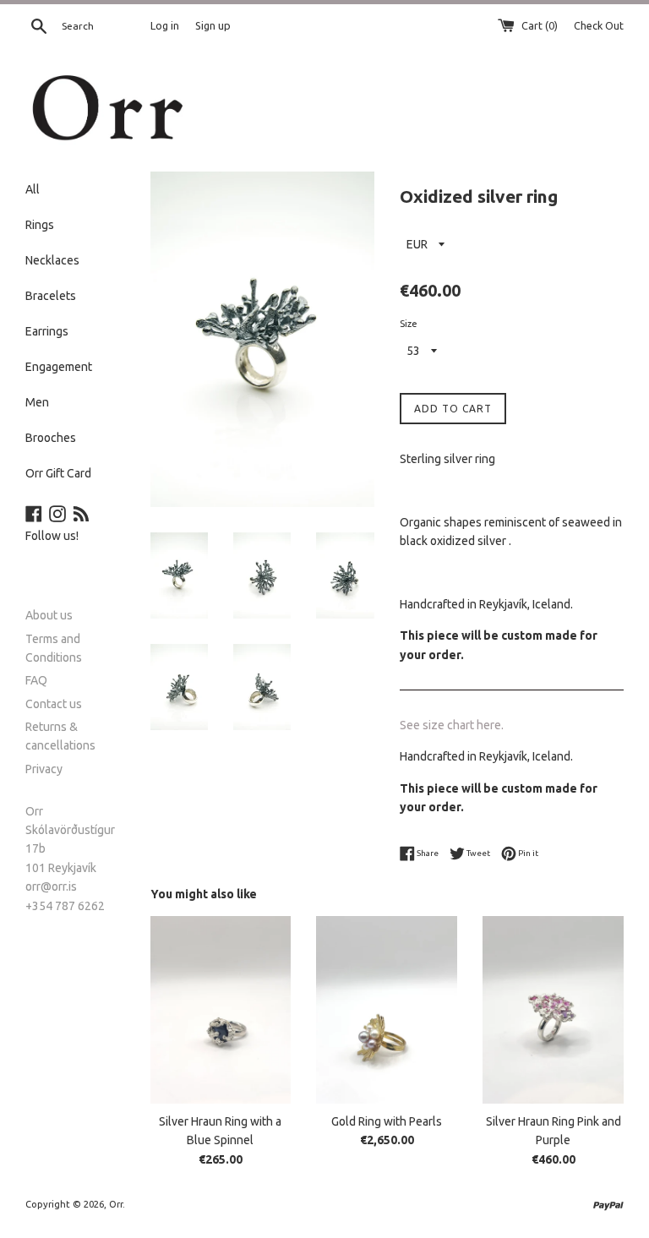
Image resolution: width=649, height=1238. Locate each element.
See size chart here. (452, 725)
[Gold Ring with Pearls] (386, 1010)
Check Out (599, 25)
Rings (39, 225)
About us (49, 615)
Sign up (213, 25)
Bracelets (50, 296)
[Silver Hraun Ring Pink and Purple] (553, 1010)
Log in (164, 25)
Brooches (50, 437)
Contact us (53, 704)
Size (408, 324)
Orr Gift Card (58, 473)
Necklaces (52, 260)
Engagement (58, 367)
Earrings (46, 331)
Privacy (44, 769)
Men (37, 402)
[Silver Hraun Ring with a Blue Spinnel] (221, 1010)
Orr (116, 1204)
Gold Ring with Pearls (386, 1121)
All (32, 189)
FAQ (36, 680)
